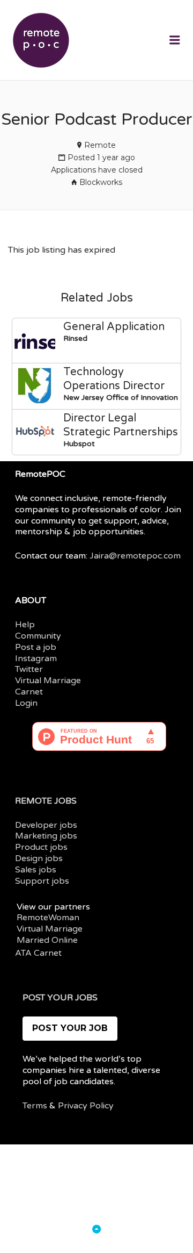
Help (25, 624)
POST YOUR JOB (70, 1028)
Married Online (47, 940)
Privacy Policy (86, 1105)
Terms (35, 1105)
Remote (100, 145)
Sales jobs (35, 869)
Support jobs (42, 881)
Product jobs (41, 847)
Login (26, 703)
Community (38, 636)
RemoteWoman (48, 917)
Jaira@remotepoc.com (135, 555)
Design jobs (39, 858)
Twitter (29, 669)
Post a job (35, 647)
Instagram (36, 658)
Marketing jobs (46, 835)
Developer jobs (46, 825)
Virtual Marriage (48, 680)
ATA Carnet (38, 953)
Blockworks (100, 182)
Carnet (29, 691)
